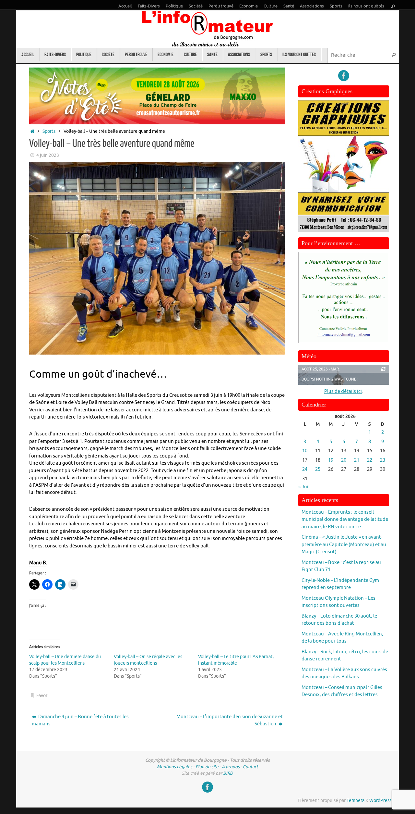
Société (196, 6)
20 (343, 460)
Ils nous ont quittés (366, 6)
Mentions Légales (174, 767)
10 (304, 451)
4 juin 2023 (47, 155)
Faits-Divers (149, 6)
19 (330, 460)
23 (382, 460)
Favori (42, 695)
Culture (271, 6)
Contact (250, 767)
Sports (336, 6)
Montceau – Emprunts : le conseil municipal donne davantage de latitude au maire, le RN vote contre (345, 519)
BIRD (228, 773)
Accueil (125, 6)
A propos (231, 767)
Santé (288, 6)
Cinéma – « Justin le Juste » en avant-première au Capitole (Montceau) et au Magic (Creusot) (344, 544)
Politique (174, 6)
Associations (312, 6)
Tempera (355, 800)
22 (369, 460)
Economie (248, 6)
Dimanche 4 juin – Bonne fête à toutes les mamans (80, 720)
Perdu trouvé (220, 6)
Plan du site (207, 767)
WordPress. (380, 800)
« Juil (304, 487)
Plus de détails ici (343, 391)
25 (317, 469)
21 (356, 460)
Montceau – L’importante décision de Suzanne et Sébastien (229, 720)
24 (304, 469)
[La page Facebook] (343, 75)
